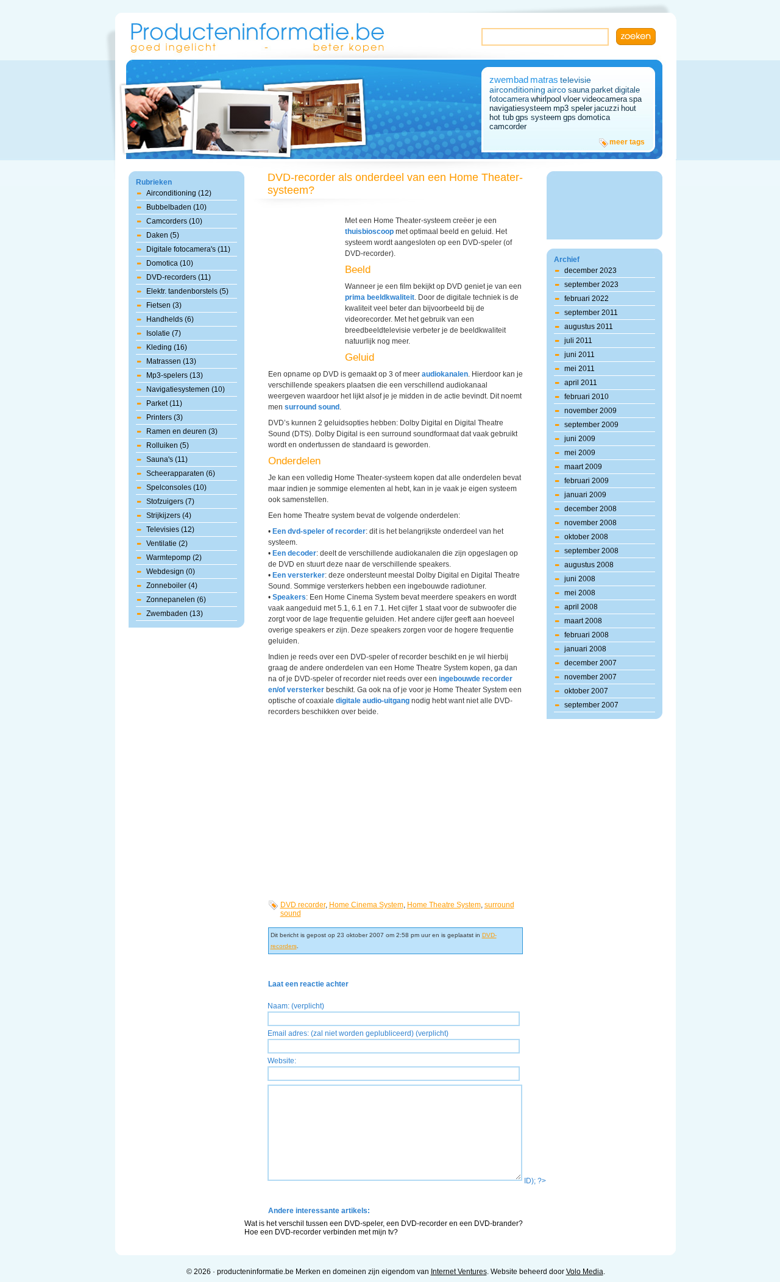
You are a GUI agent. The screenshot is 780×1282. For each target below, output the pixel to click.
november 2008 (590, 523)
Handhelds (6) (170, 319)
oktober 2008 (586, 537)
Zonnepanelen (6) (176, 599)
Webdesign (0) (170, 571)
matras (544, 79)
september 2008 (591, 551)
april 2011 (580, 382)
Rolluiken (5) (167, 445)
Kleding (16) (166, 347)
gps (569, 117)
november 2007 (590, 677)
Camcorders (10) (174, 221)
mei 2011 (579, 368)
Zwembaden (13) (174, 613)
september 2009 (591, 424)
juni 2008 (579, 579)
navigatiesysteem (520, 108)
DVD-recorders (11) (178, 277)
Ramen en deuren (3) (182, 431)
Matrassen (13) (171, 361)
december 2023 (590, 270)
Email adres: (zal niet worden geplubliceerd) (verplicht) (358, 1033)
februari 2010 (586, 396)
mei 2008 (579, 593)
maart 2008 (583, 621)
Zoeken (636, 36)
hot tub (501, 117)
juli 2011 (578, 340)
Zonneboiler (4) (171, 585)
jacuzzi (606, 108)
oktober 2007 (586, 691)
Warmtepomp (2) (174, 557)
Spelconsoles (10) (176, 487)
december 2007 (590, 663)
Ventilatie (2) (167, 543)
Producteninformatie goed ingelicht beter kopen (258, 35)
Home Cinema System (366, 905)
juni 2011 (579, 354)
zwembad (508, 79)
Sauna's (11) (167, 459)
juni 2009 (579, 438)
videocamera (604, 99)
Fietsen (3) (164, 305)
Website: (282, 1061)
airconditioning (517, 89)
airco (556, 89)
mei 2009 (579, 452)
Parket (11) (164, 403)
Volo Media (584, 1271)
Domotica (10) (169, 263)
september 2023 (591, 284)
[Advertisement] (304, 283)
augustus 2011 (588, 326)
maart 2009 (583, 466)
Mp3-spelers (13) (174, 375)
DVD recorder (302, 905)
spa (635, 99)
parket (602, 89)
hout (628, 108)
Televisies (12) (170, 529)
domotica (594, 117)
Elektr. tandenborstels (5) (187, 291)
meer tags (627, 142)
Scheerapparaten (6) (180, 473)
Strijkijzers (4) (168, 515)
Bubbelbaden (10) (176, 207)
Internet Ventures (459, 1271)
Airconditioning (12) (178, 193)
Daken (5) (162, 235)
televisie (575, 80)
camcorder (507, 126)
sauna (578, 89)
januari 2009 (585, 494)
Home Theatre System (444, 905)
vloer (571, 99)
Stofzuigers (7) (170, 501)
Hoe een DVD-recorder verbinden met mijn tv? (321, 1232)
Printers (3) (164, 417)
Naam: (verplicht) (296, 1006)
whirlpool (546, 99)
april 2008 (581, 607)
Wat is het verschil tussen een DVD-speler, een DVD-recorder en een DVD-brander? (383, 1223)
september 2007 (591, 705)
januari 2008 (585, 649)
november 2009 (590, 410)
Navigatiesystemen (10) (185, 389)
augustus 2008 (589, 565)
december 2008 (590, 509)
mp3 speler (572, 108)
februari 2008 (586, 635)
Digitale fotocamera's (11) (188, 249)
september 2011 (591, 312)
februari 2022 (586, 298)
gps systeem (538, 117)
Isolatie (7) (163, 333)
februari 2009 (586, 480)
